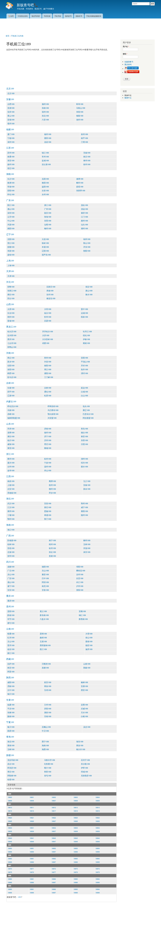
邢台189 (10, 298)
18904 (97, 797)
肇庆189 (84, 213)
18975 (10, 872)
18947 (54, 841)
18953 (76, 848)
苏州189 (10, 152)
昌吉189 (10, 764)
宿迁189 (10, 168)
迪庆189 (88, 649)
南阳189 (47, 365)
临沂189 (10, 440)
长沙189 (10, 178)
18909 (97, 801)
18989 (97, 882)
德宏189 (88, 645)
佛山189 (10, 209)
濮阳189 (47, 373)
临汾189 (47, 313)
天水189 (84, 712)
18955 (10, 852)
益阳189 (45, 186)
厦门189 (10, 134)
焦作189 (84, 369)
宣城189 (10, 119)
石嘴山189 (46, 727)
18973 (76, 869)
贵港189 (52, 556)
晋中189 (84, 309)
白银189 (84, 716)
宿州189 (45, 111)
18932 (54, 828)
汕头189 (84, 224)
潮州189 (84, 228)
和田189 (47, 771)
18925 (10, 821)
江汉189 (10, 507)
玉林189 (86, 544)
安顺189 (82, 611)
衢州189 (10, 458)
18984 (97, 879)
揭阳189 (10, 228)
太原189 (10, 309)
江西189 (10, 476)
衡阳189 (45, 182)
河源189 (10, 224)
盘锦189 (10, 254)
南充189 (45, 586)
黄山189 (10, 115)
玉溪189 (43, 641)
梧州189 (52, 544)
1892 (9, 814)
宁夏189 (10, 722)
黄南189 (10, 745)
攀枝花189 (80, 570)
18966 (32, 862)
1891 (9, 804)
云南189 (10, 628)
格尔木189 (80, 749)
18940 (10, 838)
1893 (9, 824)
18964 (97, 858)
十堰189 (10, 515)
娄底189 (79, 186)
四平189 (10, 391)
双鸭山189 (11, 347)
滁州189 (45, 104)
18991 (32, 889)
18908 (76, 801)
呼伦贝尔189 (12, 406)
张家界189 (80, 190)
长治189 (10, 313)
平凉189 (10, 708)
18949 (97, 841)
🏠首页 (11, 16)
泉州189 (84, 134)
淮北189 (45, 115)
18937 (54, 831)
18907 (54, 801)
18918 (76, 811)
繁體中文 (128, 98)
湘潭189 (79, 178)
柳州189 (86, 540)
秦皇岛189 (50, 298)
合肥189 (10, 104)
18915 (10, 811)
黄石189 (47, 507)
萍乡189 (52, 492)
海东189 (79, 741)
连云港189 (46, 164)
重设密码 (128, 64)
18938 (76, 831)
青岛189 (84, 428)
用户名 (126, 46)
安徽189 (10, 99)
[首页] (9, 6)
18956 (32, 852)
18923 (76, 818)
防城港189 (11, 540)
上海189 (10, 260)
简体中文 (128, 95)
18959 (97, 852)
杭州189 (47, 458)
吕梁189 (47, 320)
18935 (10, 831)
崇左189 (52, 552)
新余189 (86, 489)
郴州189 (79, 182)
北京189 (10, 88)
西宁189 (45, 741)
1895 (9, 845)
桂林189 (10, 544)
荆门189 (47, 519)
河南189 (10, 352)
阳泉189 (84, 316)
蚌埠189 (79, 104)
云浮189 (10, 216)
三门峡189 (48, 377)
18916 (32, 811)
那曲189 (86, 667)
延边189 (84, 387)
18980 (10, 879)
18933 (76, 828)
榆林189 (84, 682)
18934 (97, 828)
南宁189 (52, 540)
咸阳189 (10, 682)
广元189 (10, 570)
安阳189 (84, 357)
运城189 (84, 313)
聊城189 (47, 448)
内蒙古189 (11, 401)
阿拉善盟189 (88, 418)
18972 (54, 869)
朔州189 (10, 316)
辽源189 (10, 395)
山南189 (86, 663)
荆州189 (84, 503)
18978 (76, 872)
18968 (76, 862)
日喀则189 (46, 663)
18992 (54, 889)
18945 (10, 841)
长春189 (10, 387)
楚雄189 (88, 641)
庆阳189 (47, 708)
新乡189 (10, 361)
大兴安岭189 (47, 339)
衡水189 (88, 294)
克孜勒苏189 (86, 775)
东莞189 (47, 220)
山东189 (10, 423)
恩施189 (47, 511)
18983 (76, 879)
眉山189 (10, 582)
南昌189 (10, 481)
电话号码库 (36, 16)
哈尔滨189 (11, 331)
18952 (54, 848)
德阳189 (45, 566)
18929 (97, 821)
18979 (97, 872)
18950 (10, 848)
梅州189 (47, 228)
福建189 (10, 129)
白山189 (84, 395)
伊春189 (86, 339)
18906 (32, 801)
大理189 (88, 633)
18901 (32, 797)
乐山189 (45, 570)
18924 (97, 818)
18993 (76, 889)
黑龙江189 (11, 326)
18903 (76, 797)
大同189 (47, 309)
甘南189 (47, 716)
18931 (32, 828)
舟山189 (47, 470)
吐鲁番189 (48, 764)
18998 (76, 892)
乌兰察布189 (53, 410)
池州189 (79, 119)
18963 (76, 858)
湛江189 (47, 205)
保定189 (88, 286)
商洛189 (47, 686)
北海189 (10, 552)
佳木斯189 (11, 335)
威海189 (10, 444)
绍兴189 (84, 462)
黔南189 (10, 615)
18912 (54, 807)
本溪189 (45, 247)
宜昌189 (47, 503)
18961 (32, 858)
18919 (97, 811)
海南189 (10, 524)
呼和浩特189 (53, 406)
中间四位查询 (23, 16)
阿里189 (10, 671)
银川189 (10, 727)
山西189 (10, 304)
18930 (10, 828)
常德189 (10, 186)
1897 (9, 865)
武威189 (84, 708)
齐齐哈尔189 (47, 331)
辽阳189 (45, 250)
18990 (10, 889)
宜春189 (86, 485)
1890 (9, 794)
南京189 (86, 156)
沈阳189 (10, 239)
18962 (54, 858)
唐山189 (88, 290)
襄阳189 (84, 511)
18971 (32, 869)
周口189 (47, 369)
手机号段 (57, 16)
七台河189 (11, 343)
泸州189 (79, 586)
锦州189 (86, 239)
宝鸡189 (47, 690)
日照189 (84, 444)
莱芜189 (10, 448)
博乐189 (10, 771)
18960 (10, 858)
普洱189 (10, 645)
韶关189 (47, 213)
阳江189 (10, 205)
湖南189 (10, 174)
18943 (76, 838)
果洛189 (79, 745)
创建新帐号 (128, 62)
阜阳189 (79, 111)
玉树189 (10, 749)
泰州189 (86, 160)
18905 (10, 801)
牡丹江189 (87, 331)
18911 (32, 807)
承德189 (49, 290)
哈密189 (10, 779)
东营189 (84, 440)
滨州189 (47, 440)
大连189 (45, 239)
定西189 (84, 704)
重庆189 (10, 595)
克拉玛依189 (12, 760)
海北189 (10, 741)
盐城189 (45, 160)
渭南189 (10, 686)
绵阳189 (79, 566)
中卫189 (45, 730)
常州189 (45, 156)
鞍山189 (86, 243)
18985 (10, 882)
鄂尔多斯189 (53, 414)
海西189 (45, 749)
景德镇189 (11, 492)
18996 (32, 892)
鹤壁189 (10, 373)
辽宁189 (10, 234)
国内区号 (68, 16)
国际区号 (79, 16)
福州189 (47, 134)
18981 (32, 879)
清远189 (84, 209)
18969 (97, 862)
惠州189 (84, 220)
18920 (10, 818)
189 (19, 897)
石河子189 (85, 760)
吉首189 (45, 190)
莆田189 (47, 138)
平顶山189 (85, 361)
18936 (32, 831)
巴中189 (45, 578)
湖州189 (84, 458)
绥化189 (86, 335)
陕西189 (10, 677)
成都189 (10, 566)
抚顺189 (10, 247)
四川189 (10, 561)
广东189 (10, 200)
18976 (32, 872)
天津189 (10, 271)
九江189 (86, 481)
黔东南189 (44, 615)
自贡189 (79, 578)
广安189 (10, 578)
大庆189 (45, 335)
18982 (54, 879)
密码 (125, 54)
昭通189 (10, 633)
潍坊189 (10, 436)
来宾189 (86, 552)
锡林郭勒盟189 (13, 418)
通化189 (47, 391)
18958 (76, 852)
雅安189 (45, 574)
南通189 (10, 156)
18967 (54, 862)
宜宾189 (10, 590)
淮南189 (45, 108)
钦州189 (52, 548)
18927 (54, 821)
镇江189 (45, 152)
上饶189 (10, 485)
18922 (54, 818)
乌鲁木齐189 (49, 760)
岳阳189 (45, 178)
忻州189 (47, 316)
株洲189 (10, 182)
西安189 (84, 690)
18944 (97, 838)
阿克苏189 (11, 767)
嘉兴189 (10, 462)
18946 (32, 841)
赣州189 (52, 489)
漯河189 (84, 373)
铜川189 (10, 694)
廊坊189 (10, 294)
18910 (10, 807)
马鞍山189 (80, 108)
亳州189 (10, 123)
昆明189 (43, 633)
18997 (54, 892)
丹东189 (86, 247)
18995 (10, 892)
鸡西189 (45, 343)
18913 (76, 807)
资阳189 (79, 590)
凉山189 (10, 574)
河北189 (10, 281)
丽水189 (84, 466)
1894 (9, 835)
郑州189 (47, 357)
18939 (97, 831)
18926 (32, 821)
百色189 (10, 548)
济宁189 (47, 436)
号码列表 (47, 16)
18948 (76, 841)
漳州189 (10, 142)
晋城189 (10, 320)
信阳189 (10, 365)
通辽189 (86, 410)
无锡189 (86, 152)
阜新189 (10, 250)
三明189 (84, 142)
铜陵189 (79, 115)
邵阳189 (10, 190)
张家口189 (11, 290)
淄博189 (10, 432)
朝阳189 (86, 250)
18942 (54, 838)
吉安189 (10, 489)
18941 (32, 838)
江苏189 (10, 147)
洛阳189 (10, 369)
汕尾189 (47, 224)
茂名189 (84, 205)
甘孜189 (45, 590)
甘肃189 (10, 699)
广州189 (47, 209)
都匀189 (10, 623)
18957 (54, 852)
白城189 (84, 391)
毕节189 (10, 619)
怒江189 (43, 649)
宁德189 (10, 138)
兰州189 (47, 704)
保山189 (88, 637)
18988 (76, 882)
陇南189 (10, 716)
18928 (76, 821)
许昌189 (47, 361)
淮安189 (10, 160)
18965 (10, 862)
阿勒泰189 (11, 775)
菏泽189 (10, 428)
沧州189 (49, 294)
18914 (97, 807)
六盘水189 (44, 619)
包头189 (86, 406)
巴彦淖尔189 (88, 414)
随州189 (84, 515)
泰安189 (84, 436)
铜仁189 (82, 615)
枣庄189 (47, 444)
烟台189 (84, 432)
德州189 (47, 432)
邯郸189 (10, 286)
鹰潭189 (52, 481)
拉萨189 (10, 663)
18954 (97, 848)
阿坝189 (45, 582)
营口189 (10, 243)
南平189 (84, 138)
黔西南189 (83, 619)
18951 (32, 848)
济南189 (47, 428)
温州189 (47, 466)
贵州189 (10, 606)
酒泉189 (47, 712)
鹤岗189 (86, 343)
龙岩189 (47, 142)
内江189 (79, 582)
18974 (97, 869)
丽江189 (10, 653)
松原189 (47, 395)
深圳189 (10, 213)
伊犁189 (84, 767)
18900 (10, 797)
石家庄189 (50, 286)
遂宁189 (10, 586)
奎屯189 (47, 775)
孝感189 (47, 515)
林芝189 (10, 667)
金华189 (10, 470)
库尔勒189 (85, 764)
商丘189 (10, 357)
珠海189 (47, 216)
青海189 (10, 736)
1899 (9, 886)
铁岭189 (45, 243)
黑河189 (10, 339)
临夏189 (10, 704)
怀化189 (10, 194)
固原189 (10, 730)
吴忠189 (86, 727)
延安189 (47, 682)
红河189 (10, 637)
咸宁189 (84, 507)
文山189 (10, 641)
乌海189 (10, 410)
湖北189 (10, 498)
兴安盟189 (52, 418)
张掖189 (10, 712)
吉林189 (10, 382)
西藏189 (10, 658)
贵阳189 (10, 611)
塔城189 (84, 771)
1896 (9, 855)
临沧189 (10, 649)
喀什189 (47, 767)
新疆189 (10, 755)
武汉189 (10, 503)
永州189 (45, 194)
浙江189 (10, 453)
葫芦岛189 (46, 254)
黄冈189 (10, 511)
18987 (54, 882)
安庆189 (10, 111)
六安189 (45, 119)
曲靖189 (43, 637)
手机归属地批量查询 (93, 16)
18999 (97, 892)
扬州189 (10, 164)
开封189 (84, 365)
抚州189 (52, 485)
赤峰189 (10, 414)
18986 (32, 882)
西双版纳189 (45, 645)
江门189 (84, 216)
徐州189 (86, 164)
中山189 (10, 220)
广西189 (10, 535)
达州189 (79, 574)
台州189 (10, 466)
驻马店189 (11, 377)
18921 (32, 818)
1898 (9, 875)
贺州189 (10, 556)
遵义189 (43, 611)
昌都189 (45, 667)
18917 (54, 811)
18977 (54, 872)
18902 (54, 797)
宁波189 (47, 462)
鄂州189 (10, 519)
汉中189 (10, 690)
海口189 (10, 529)
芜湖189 (10, 108)
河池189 (86, 548)
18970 (10, 869)
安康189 (84, 686)
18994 (97, 889)
